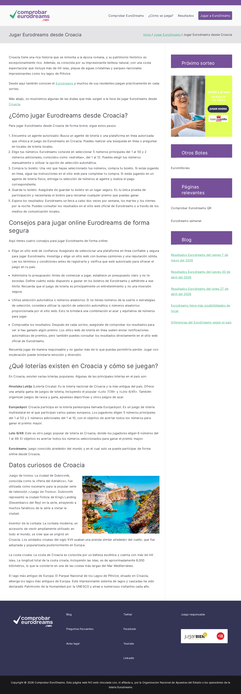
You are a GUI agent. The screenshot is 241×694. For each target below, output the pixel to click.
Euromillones (180, 168)
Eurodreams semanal (186, 221)
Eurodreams (65, 83)
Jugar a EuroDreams (215, 15)
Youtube (129, 643)
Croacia (14, 104)
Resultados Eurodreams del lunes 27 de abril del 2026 (199, 291)
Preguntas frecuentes (79, 628)
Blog (69, 614)
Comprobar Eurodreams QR (191, 208)
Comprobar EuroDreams (126, 15)
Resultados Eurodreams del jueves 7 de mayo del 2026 (199, 257)
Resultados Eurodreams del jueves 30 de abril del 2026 (200, 274)
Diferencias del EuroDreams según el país (201, 322)
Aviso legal (73, 643)
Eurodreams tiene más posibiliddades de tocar (200, 308)
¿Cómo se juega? (160, 15)
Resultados (186, 15)
